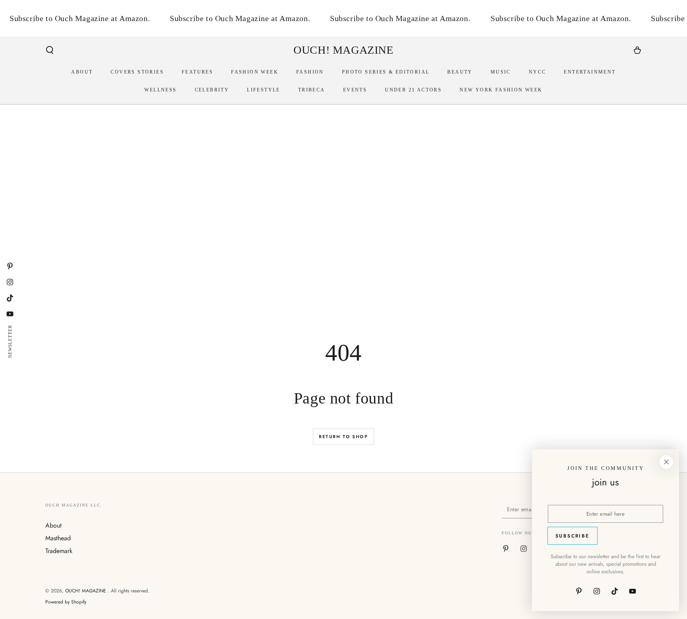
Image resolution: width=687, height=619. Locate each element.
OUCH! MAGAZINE (86, 590)
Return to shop (343, 436)
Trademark (58, 550)
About (53, 525)
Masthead (58, 538)
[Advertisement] (283, 239)
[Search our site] (49, 50)
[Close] (666, 462)
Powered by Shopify (65, 602)
